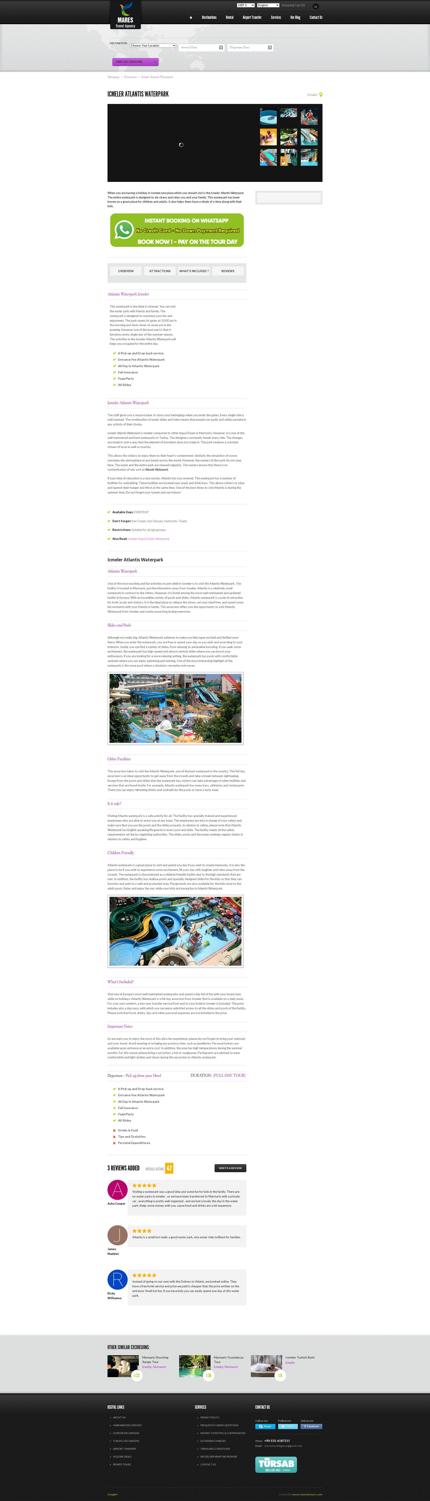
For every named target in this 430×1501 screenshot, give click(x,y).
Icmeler (312, 95)
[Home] (191, 17)
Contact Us (208, 1464)
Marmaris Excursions (127, 1425)
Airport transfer (124, 1448)
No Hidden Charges (213, 1440)
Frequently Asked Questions (219, 1425)
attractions (160, 271)
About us (119, 1417)
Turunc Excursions (126, 1440)
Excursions (130, 77)
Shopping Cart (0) (293, 5)
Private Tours (122, 1464)
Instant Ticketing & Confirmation (222, 1433)
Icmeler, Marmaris (154, 1367)
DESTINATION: (118, 43)
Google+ (113, 1494)
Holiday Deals (122, 1456)
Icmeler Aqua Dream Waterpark (149, 539)
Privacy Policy (209, 1417)
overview (126, 271)
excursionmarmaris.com (307, 1494)
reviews (227, 271)
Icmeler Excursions (126, 1433)
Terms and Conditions (215, 1448)
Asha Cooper (117, 1203)
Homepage (114, 77)
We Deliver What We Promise (218, 1456)
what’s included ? (194, 271)
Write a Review (230, 1168)
